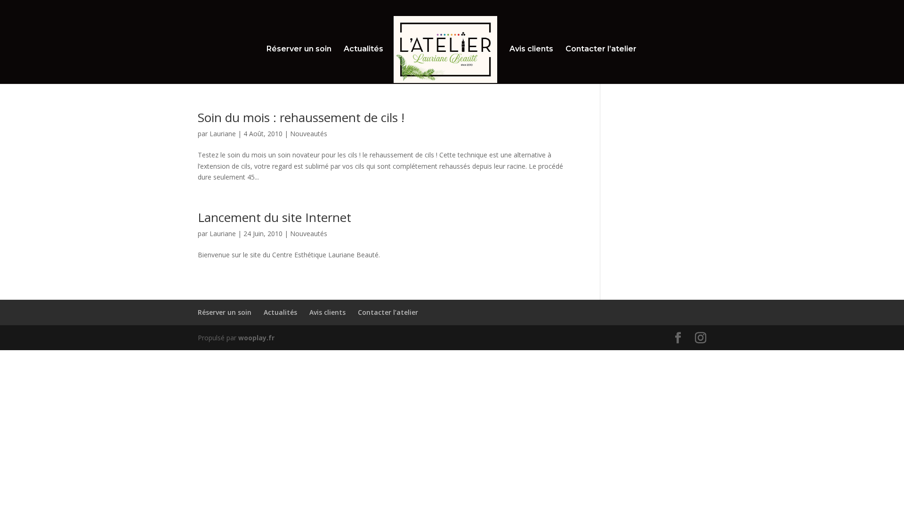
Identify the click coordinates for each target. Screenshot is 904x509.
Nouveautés (308, 133)
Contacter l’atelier (601, 49)
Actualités (363, 49)
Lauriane (223, 133)
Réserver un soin (298, 49)
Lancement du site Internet (274, 217)
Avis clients (531, 49)
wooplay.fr (256, 337)
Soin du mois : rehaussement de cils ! (301, 117)
